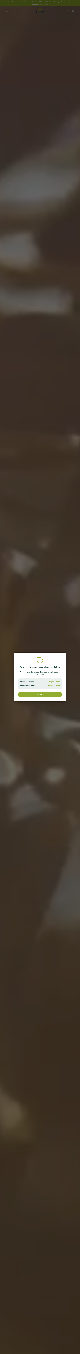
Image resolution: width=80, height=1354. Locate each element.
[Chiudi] (62, 656)
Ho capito (40, 694)
